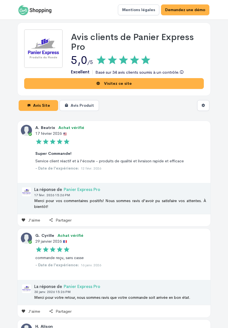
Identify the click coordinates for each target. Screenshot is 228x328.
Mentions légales (138, 9)
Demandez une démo (185, 9)
